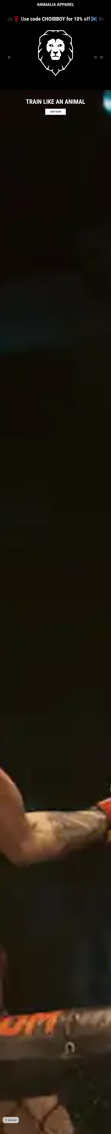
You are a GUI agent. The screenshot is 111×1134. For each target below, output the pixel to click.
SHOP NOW (55, 111)
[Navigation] (9, 57)
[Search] (96, 57)
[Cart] (102, 57)
